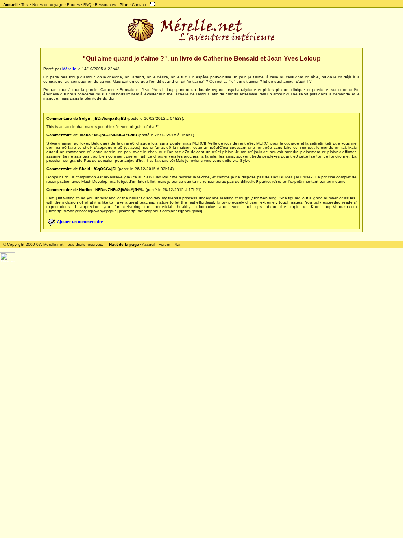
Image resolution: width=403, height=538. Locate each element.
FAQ (87, 4)
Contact (139, 4)
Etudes (73, 4)
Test (25, 4)
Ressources (105, 4)
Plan (178, 244)
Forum (164, 244)
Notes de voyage (47, 4)
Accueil (148, 244)
